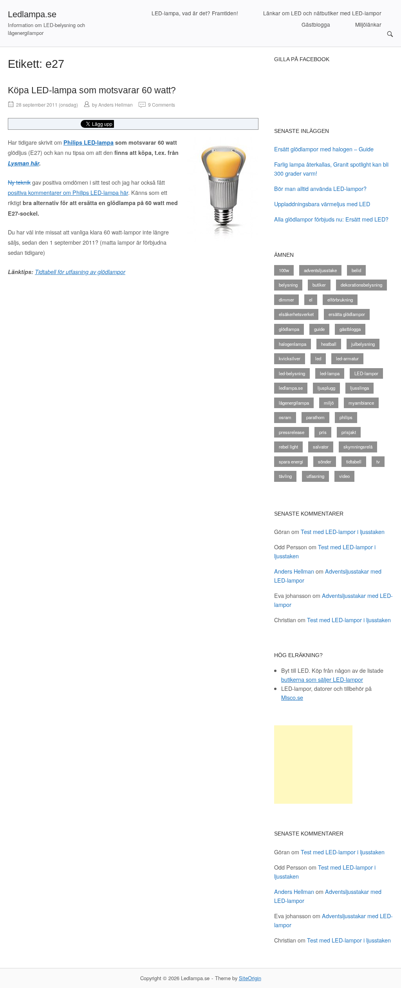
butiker (319, 285)
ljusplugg (326, 388)
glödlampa (289, 329)
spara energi (291, 461)
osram (285, 417)
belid (356, 270)
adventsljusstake (320, 270)
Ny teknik (19, 182)
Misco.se (292, 697)
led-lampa (330, 373)
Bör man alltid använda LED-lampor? (320, 188)
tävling (285, 476)
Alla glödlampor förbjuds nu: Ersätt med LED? (331, 219)
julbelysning (363, 344)
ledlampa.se (291, 388)
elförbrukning (340, 299)
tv (378, 461)
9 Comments (161, 104)
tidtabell (353, 461)
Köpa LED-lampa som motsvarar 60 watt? (92, 90)
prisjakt (348, 432)
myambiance (361, 403)
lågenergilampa (294, 403)
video (344, 476)
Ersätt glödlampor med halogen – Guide (324, 149)
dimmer (286, 299)
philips (346, 417)
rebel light (288, 446)
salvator (321, 446)
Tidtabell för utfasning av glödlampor (80, 272)
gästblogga (350, 329)
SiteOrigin (250, 978)
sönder (324, 461)
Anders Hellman (115, 104)
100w (284, 270)
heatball (328, 344)
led (318, 358)
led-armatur (347, 358)
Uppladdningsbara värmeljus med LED (322, 204)
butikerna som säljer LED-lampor (322, 679)
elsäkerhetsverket (296, 314)
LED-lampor (366, 373)
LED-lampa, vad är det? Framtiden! (195, 13)
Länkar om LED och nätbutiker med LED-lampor (322, 13)
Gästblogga (316, 24)
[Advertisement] (313, 764)
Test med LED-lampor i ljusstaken (343, 531)
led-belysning (292, 373)
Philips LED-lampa (88, 142)
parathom (315, 417)
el (310, 299)
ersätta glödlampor (347, 314)
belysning (288, 285)
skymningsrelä (357, 446)
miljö (329, 403)
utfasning (315, 476)
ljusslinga (359, 388)
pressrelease (291, 432)
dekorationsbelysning (361, 285)
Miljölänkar (368, 24)
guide (319, 329)
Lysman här (23, 163)
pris (323, 432)
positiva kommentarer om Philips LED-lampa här (68, 192)
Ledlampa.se (32, 14)
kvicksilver (289, 358)
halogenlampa (292, 344)
